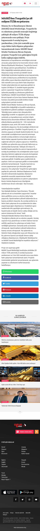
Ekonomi (4, 12)
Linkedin (8, 296)
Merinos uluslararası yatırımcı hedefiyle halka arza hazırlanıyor (17, 341)
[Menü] (36, 3)
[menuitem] (24, 3)
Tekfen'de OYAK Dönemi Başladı (11, 406)
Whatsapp (8, 271)
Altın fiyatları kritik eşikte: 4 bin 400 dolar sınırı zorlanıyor (18, 363)
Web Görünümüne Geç (20, 527)
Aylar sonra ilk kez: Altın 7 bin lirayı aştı (13, 385)
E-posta (7, 302)
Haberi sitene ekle (26, 432)
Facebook (7, 278)
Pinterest (8, 290)
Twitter (7, 284)
